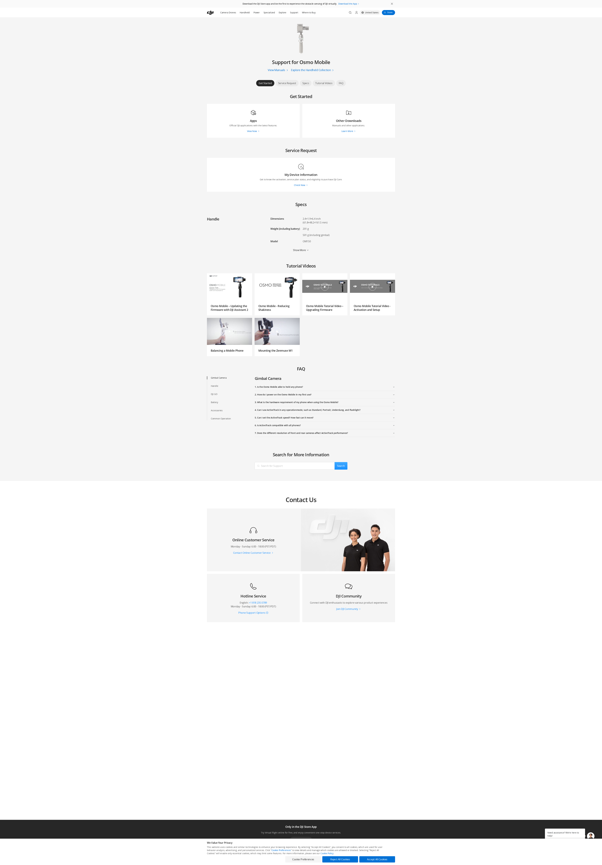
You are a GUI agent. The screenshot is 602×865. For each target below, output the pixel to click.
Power (256, 12)
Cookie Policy (326, 853)
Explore (282, 12)
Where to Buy (309, 12)
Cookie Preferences (281, 850)
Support (294, 12)
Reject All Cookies (340, 859)
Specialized (269, 12)
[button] (590, 836)
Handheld (245, 12)
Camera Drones (228, 12)
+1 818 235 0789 (258, 602)
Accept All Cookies (377, 859)
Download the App (347, 3)
